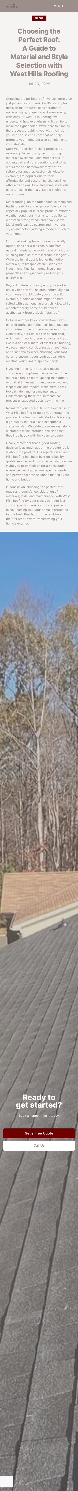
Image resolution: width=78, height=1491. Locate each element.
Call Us (39, 1145)
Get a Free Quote (39, 1133)
